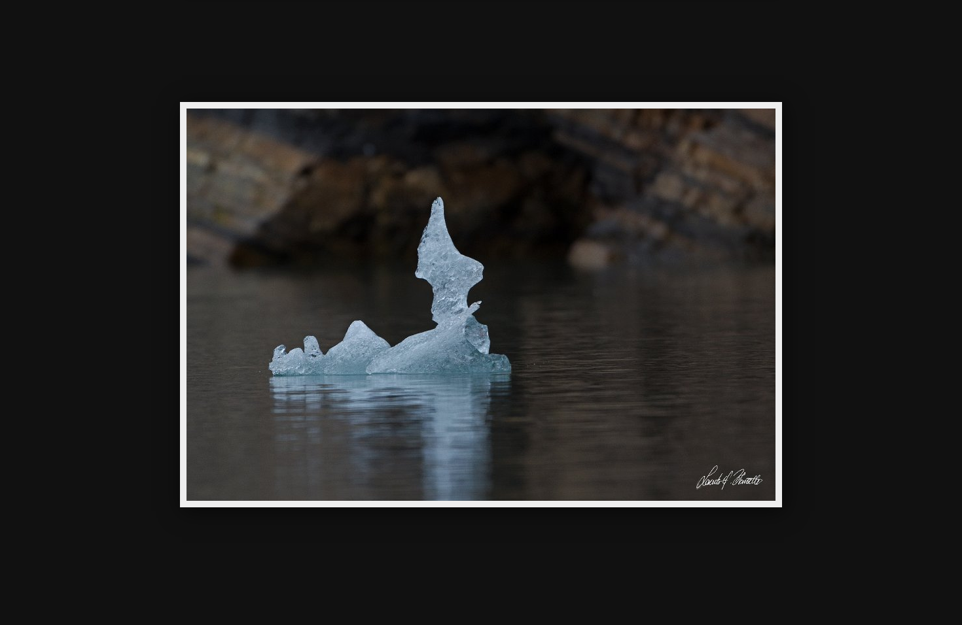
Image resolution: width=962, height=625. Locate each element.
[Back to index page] (409, 29)
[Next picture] (592, 29)
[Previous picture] (370, 29)
